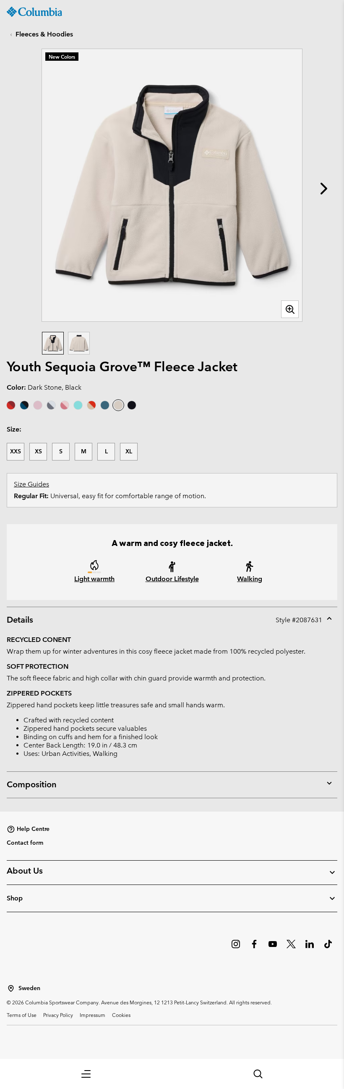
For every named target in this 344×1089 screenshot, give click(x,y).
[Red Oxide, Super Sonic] (11, 405)
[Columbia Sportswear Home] (34, 12)
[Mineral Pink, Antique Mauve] (38, 405)
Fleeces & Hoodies (44, 34)
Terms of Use (21, 1014)
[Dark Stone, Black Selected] (118, 405)
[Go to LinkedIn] (309, 948)
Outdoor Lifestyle (172, 579)
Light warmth (94, 579)
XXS (15, 451)
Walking (249, 579)
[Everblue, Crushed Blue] (105, 405)
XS (38, 451)
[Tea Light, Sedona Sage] (51, 405)
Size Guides (31, 484)
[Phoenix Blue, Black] (24, 405)
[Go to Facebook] (254, 948)
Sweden (29, 988)
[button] (86, 1074)
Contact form (25, 842)
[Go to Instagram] (236, 948)
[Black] (132, 405)
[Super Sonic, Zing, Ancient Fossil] (91, 405)
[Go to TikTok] (328, 948)
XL (128, 451)
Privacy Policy (58, 1014)
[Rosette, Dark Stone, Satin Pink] (64, 405)
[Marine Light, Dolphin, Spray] (78, 405)
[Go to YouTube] (272, 948)
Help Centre (33, 829)
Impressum (92, 1014)
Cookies (121, 1014)
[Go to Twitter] (291, 948)
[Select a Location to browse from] (11, 988)
